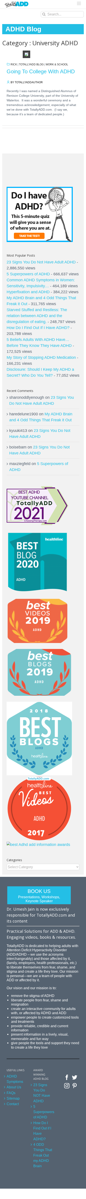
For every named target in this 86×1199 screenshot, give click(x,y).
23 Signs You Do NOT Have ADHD (41, 1093)
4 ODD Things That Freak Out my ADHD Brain (42, 1155)
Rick (14, 64)
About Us (14, 1087)
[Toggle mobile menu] (79, 3)
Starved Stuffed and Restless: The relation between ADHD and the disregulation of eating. (37, 316)
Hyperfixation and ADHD (28, 292)
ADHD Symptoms (15, 1079)
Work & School (57, 64)
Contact (13, 1104)
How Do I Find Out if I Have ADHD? (42, 1131)
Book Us (39, 895)
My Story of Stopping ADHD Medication (41, 357)
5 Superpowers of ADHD (28, 274)
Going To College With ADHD (41, 71)
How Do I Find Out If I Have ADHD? (38, 327)
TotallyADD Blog (31, 64)
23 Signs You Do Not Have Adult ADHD (41, 262)
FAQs (11, 1093)
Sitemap (13, 1098)
